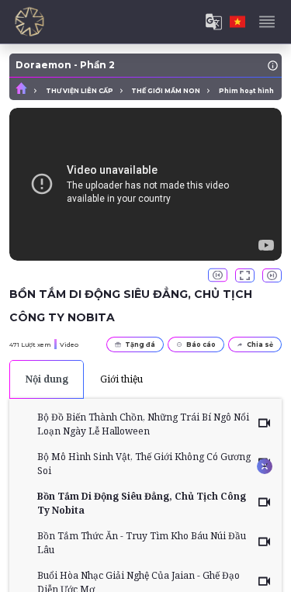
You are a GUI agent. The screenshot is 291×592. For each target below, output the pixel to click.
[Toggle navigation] (267, 21)
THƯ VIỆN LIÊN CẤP (79, 91)
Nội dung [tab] (47, 379)
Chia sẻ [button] (260, 344)
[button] (217, 275)
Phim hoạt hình (246, 91)
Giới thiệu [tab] (121, 379)
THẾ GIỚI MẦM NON (165, 91)
